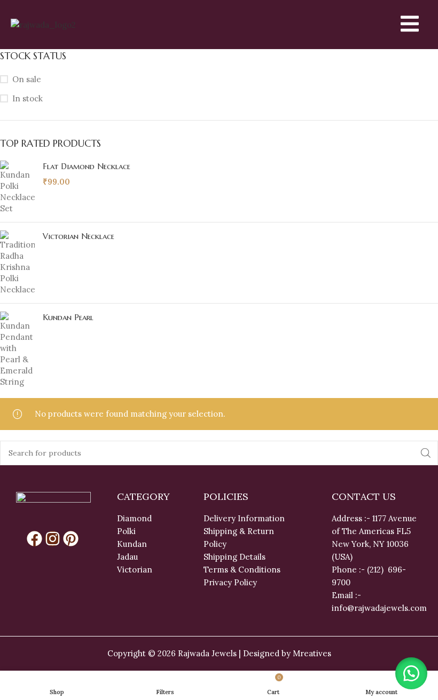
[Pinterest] (71, 538)
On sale (26, 79)
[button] (411, 673)
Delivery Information (244, 518)
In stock (27, 98)
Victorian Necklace (78, 236)
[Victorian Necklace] (17, 262)
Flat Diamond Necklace (86, 166)
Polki (127, 531)
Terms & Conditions (242, 569)
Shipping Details (234, 557)
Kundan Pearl (68, 317)
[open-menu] (400, 24)
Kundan (132, 544)
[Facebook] (34, 538)
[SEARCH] (425, 453)
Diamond (134, 518)
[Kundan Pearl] (17, 349)
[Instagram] (52, 538)
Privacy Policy (230, 582)
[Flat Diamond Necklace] (17, 187)
